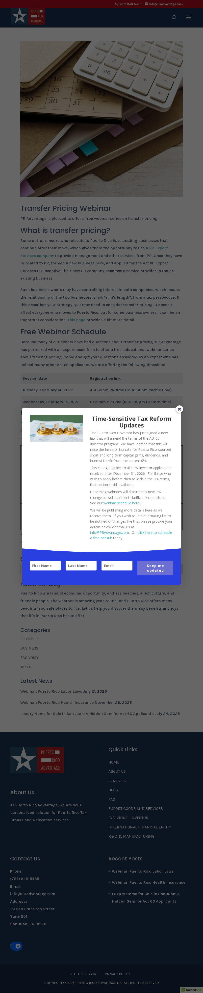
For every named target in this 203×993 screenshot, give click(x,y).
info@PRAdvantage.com (109, 532)
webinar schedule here (121, 503)
